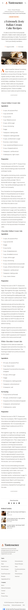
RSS (24, 605)
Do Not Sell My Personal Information (16, 609)
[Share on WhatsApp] (16, 503)
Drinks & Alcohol (19, 561)
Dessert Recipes (16, 9)
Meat (2, 563)
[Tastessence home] (14, 3)
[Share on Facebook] (9, 503)
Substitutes (4, 561)
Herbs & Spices (18, 573)
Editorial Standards (5, 588)
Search (3, 593)
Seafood (17, 576)
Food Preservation (5, 573)
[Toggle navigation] (2, 2)
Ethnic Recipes (4, 569)
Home (9, 9)
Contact (3, 590)
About (2, 585)
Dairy (16, 566)
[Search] (25, 2)
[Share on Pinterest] (14, 503)
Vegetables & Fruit (5, 579)
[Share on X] (11, 503)
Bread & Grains (5, 566)
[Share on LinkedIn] (19, 503)
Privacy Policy (4, 596)
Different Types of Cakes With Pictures (14, 11)
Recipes (3, 576)
